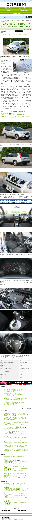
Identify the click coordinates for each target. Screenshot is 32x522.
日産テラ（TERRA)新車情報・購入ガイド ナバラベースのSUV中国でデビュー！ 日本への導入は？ (15, 446)
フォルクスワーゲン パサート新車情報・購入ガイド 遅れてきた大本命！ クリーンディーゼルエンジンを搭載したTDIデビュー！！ (16, 450)
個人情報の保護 (20, 519)
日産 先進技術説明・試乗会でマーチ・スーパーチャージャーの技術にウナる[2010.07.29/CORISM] (16, 400)
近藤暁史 (29, 408)
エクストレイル (5, 34)
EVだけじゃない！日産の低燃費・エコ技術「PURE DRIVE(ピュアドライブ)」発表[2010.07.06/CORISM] (15, 398)
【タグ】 (2, 32)
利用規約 (9, 519)
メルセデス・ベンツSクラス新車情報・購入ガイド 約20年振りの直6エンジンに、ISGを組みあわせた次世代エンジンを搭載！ (16, 422)
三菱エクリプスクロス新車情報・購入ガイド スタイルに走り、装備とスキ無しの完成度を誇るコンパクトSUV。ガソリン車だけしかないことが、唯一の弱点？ (16, 430)
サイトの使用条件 (14, 519)
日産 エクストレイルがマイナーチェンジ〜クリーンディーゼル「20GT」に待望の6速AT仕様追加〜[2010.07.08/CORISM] (16, 394)
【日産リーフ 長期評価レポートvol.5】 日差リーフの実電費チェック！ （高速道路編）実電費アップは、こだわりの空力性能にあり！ (16, 426)
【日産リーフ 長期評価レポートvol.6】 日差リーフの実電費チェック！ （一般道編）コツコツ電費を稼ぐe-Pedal (15, 418)
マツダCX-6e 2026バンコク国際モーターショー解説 (15, 497)
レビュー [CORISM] (13, 20)
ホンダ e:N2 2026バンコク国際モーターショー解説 (15, 466)
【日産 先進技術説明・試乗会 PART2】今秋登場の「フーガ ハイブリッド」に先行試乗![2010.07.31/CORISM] (15, 403)
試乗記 (21, 34)
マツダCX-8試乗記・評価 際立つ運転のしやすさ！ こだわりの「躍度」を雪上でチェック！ (15, 443)
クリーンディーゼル (13, 34)
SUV (1, 34)
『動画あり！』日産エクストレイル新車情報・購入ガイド (14, 114)
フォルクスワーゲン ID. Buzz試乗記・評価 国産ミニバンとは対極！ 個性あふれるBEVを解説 (16, 484)
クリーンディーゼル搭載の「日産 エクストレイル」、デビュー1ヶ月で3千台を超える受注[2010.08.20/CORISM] (16, 390)
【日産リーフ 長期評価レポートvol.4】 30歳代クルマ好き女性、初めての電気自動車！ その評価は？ (15, 434)
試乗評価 (25, 34)
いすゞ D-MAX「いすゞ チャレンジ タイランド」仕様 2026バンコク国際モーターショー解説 (16, 505)
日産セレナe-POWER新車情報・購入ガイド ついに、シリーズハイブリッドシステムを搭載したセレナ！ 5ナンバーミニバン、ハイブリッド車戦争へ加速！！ (15, 439)
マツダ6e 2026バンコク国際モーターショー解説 (15, 495)
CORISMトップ (4, 20)
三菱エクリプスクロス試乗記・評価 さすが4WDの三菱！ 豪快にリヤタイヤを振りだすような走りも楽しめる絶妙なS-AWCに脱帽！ (16, 414)
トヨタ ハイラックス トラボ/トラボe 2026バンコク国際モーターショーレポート (15, 476)
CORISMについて (4, 519)
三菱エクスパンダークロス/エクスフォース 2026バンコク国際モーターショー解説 (16, 460)
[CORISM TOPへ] (16, 4)
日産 (19, 20)
